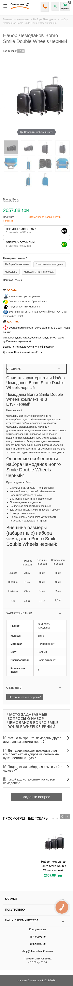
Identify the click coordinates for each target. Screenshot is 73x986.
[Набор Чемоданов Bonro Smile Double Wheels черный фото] (11, 147)
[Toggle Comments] (36, 688)
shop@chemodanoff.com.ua (37, 951)
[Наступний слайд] (67, 816)
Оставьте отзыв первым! (25, 697)
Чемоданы (11, 271)
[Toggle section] (36, 613)
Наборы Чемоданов (17, 264)
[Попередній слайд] (62, 816)
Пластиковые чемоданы (49, 264)
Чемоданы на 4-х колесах (39, 271)
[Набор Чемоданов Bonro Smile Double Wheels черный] (53, 841)
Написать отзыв (12, 280)
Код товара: (10, 51)
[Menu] (5, 6)
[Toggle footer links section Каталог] (36, 900)
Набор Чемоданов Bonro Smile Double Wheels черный (53, 866)
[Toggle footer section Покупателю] (36, 910)
